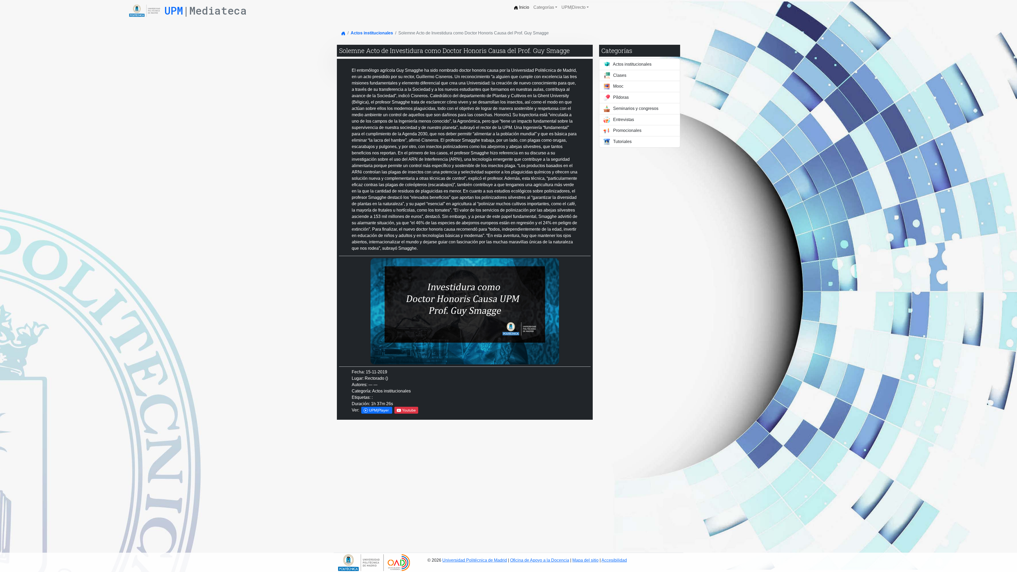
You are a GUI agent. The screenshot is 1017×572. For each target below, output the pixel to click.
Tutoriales (622, 141)
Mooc (617, 86)
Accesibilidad (614, 560)
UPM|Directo (573, 7)
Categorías (543, 7)
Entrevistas (623, 119)
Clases (619, 75)
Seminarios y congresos (635, 108)
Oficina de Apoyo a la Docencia (539, 560)
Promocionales (626, 130)
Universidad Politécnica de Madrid (474, 560)
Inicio (523, 7)
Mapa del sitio (585, 560)
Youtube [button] (408, 410)
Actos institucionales (372, 33)
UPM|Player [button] (379, 410)
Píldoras (620, 97)
